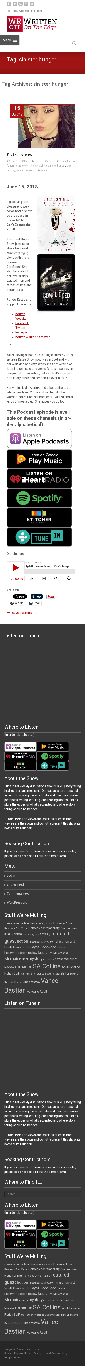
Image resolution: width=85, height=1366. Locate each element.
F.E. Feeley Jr (30, 934)
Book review (56, 923)
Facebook (22, 323)
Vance (44, 170)
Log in (11, 875)
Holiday (58, 941)
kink (31, 165)
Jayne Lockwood (43, 947)
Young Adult (38, 991)
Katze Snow (20, 154)
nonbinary (48, 959)
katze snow (21, 165)
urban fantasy (31, 982)
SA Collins (41, 165)
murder (23, 959)
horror (68, 941)
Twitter (20, 328)
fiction (22, 941)
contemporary (50, 928)
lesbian (43, 952)
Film (31, 941)
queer (73, 959)
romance (23, 966)
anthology (41, 923)
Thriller (65, 973)
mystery (35, 958)
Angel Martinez (25, 923)
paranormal (62, 959)
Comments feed (18, 893)
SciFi (17, 973)
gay (50, 941)
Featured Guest (43, 161)
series (25, 973)
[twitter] (15, 5)
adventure (9, 923)
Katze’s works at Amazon (32, 337)
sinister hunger (56, 165)
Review (9, 967)
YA (28, 991)
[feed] (20, 5)
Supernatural (52, 973)
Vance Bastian (25, 170)
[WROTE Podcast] (34, 24)
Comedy (34, 928)
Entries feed (15, 884)
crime (18, 934)
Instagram (22, 332)
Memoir (11, 958)
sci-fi (65, 967)
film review (40, 941)
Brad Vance (21, 928)
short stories (37, 973)
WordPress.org (17, 902)
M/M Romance (59, 952)
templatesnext (13, 1357)
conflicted (65, 161)
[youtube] (32, 5)
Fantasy (43, 934)
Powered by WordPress (18, 1353)
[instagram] (26, 5)
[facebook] (9, 5)
